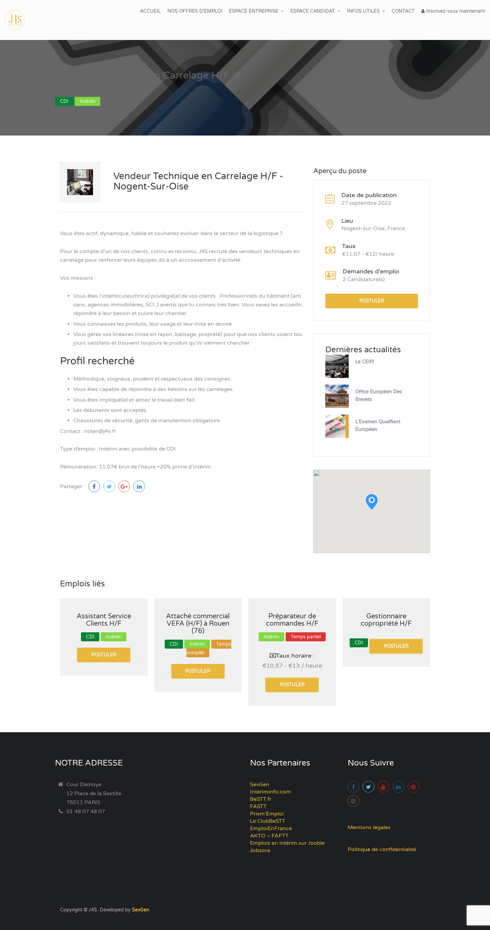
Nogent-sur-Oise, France (373, 228)
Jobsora (260, 850)
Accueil (150, 11)
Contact (403, 11)
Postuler (371, 301)
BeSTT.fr (260, 799)
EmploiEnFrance (271, 828)
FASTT (258, 806)
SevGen (259, 784)
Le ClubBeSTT (267, 821)
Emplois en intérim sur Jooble (287, 843)
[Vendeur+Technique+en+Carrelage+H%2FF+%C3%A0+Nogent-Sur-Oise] (109, 486)
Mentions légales (369, 827)
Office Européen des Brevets (378, 395)
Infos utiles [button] (363, 11)
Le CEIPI (364, 362)
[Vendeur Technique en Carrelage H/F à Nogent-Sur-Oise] (94, 486)
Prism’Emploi (267, 813)
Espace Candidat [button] (312, 11)
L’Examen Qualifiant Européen (377, 425)
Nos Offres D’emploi (194, 11)
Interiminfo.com (270, 791)
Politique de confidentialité (382, 849)
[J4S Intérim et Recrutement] (20, 20)
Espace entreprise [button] (253, 11)
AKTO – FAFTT (269, 835)
